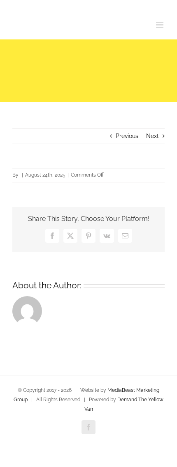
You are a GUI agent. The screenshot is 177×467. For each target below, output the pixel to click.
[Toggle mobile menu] (160, 25)
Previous (127, 136)
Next (152, 136)
